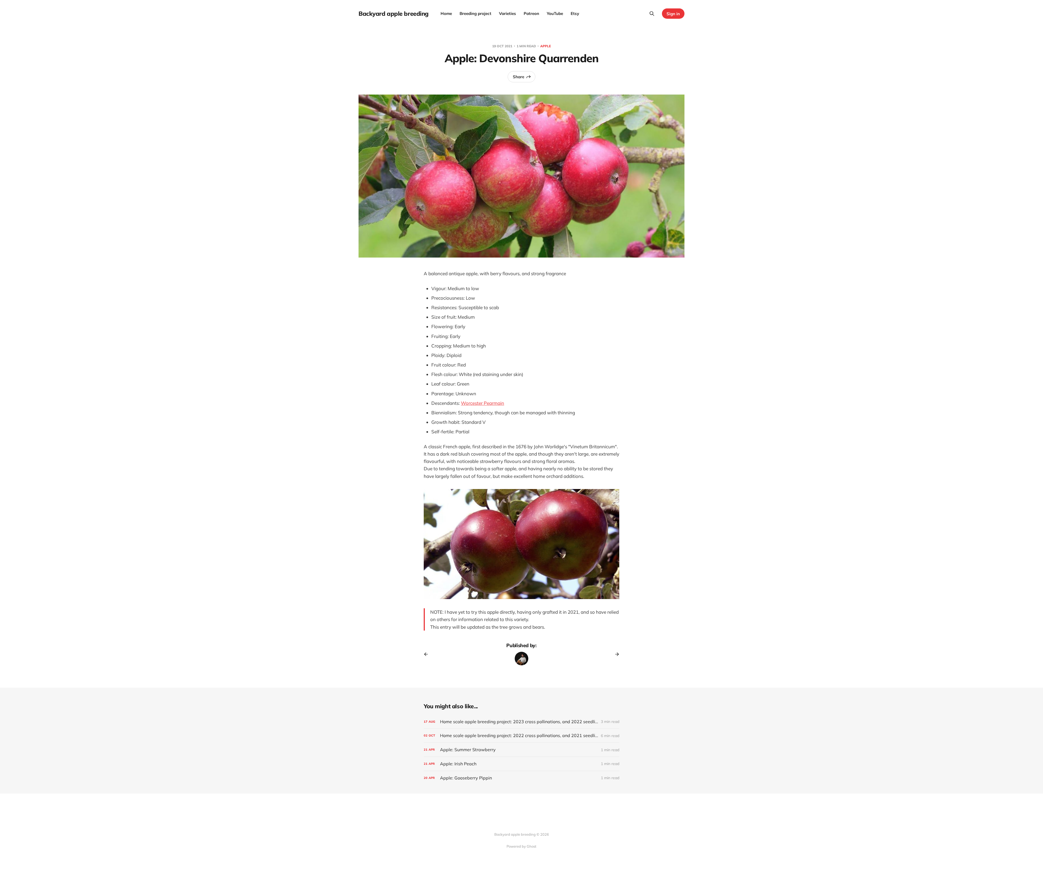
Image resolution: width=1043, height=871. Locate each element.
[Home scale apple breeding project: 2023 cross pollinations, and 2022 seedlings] (521, 722)
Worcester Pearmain (482, 403)
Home (446, 13)
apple (545, 46)
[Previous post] (428, 654)
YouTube (555, 13)
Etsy (575, 13)
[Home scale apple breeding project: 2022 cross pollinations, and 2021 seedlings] (521, 735)
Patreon (531, 13)
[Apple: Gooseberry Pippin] (521, 778)
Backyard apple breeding (394, 14)
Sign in (673, 13)
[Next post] (615, 654)
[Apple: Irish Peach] (521, 764)
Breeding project (475, 13)
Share (518, 76)
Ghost (531, 846)
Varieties (507, 13)
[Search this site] (652, 14)
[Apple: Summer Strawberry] (521, 750)
